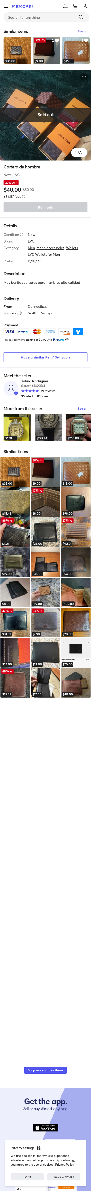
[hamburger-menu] (6, 6)
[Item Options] (84, 76)
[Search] (81, 17)
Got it (27, 1177)
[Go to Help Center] (21, 234)
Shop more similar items (45, 1070)
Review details (63, 1177)
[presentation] (23, 196)
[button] (65, 6)
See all (82, 408)
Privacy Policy (64, 1164)
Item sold (45, 207)
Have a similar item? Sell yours (45, 357)
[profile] (84, 6)
